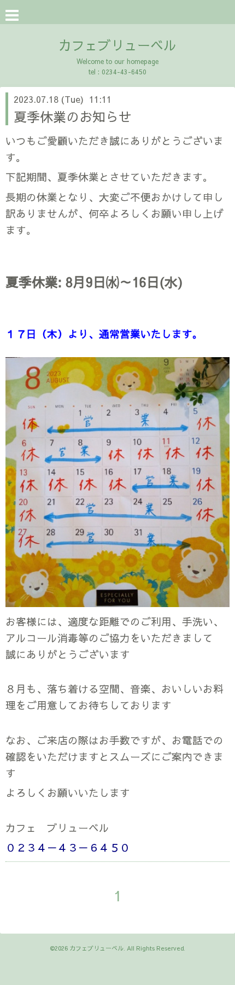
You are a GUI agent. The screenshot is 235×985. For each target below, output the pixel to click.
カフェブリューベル (117, 45)
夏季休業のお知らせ (73, 116)
